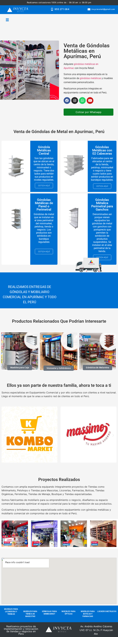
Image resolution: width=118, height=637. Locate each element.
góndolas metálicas (91, 78)
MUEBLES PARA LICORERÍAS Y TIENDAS (11, 611)
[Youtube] (90, 100)
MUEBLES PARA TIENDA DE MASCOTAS (30, 613)
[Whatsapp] (82, 100)
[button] (7, 20)
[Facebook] (67, 100)
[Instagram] (74, 100)
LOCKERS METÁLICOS (106, 611)
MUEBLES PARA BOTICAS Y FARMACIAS (88, 613)
